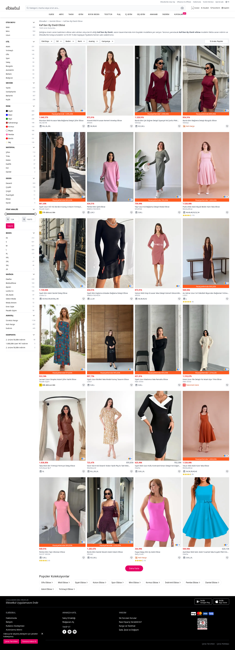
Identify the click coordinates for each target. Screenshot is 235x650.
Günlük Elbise (55, 21)
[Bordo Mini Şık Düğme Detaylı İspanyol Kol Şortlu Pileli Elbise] (158, 80)
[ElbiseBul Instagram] (75, 632)
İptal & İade (219, 2)
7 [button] (83, 110)
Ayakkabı (154, 14)
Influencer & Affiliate (184, 2)
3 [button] (131, 200)
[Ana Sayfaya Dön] (13, 8)
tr (228, 2)
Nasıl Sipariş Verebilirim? (130, 622)
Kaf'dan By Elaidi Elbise (72, 21)
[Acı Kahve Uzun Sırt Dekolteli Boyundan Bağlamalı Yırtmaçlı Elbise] (206, 253)
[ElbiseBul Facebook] (64, 632)
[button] (183, 8)
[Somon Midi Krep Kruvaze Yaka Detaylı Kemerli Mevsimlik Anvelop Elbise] (158, 253)
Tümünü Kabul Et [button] (29, 641)
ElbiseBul (43, 21)
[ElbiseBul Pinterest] (69, 632)
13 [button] (179, 545)
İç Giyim (128, 14)
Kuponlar (180, 14)
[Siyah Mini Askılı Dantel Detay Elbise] (62, 253)
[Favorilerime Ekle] (84, 126)
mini (134, 32)
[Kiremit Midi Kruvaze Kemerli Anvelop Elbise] (110, 80)
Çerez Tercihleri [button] (208, 644)
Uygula (10, 226)
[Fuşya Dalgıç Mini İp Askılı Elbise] (158, 512)
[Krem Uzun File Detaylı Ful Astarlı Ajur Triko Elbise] (206, 339)
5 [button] (83, 197)
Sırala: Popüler (217, 41)
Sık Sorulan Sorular (128, 618)
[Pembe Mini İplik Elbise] (110, 167)
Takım (70, 14)
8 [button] (179, 286)
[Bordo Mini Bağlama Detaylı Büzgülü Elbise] (206, 80)
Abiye (61, 14)
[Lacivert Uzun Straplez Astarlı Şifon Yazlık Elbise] (62, 339)
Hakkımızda (197, 2)
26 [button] (227, 197)
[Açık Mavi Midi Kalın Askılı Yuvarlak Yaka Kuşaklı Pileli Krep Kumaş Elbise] (206, 512)
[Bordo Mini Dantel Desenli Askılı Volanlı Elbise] (110, 512)
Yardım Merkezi (208, 2)
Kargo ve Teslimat (127, 626)
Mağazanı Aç (68, 622)
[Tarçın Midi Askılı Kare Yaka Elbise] (206, 426)
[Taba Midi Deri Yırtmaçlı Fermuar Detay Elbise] (62, 426)
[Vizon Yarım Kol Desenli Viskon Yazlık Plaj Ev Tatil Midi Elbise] (110, 426)
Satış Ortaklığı (68, 618)
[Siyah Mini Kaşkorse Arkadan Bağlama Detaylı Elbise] (110, 253)
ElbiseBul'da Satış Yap (167, 2)
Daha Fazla (134, 568)
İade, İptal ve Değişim (129, 629)
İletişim (9, 622)
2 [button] (227, 110)
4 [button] (83, 369)
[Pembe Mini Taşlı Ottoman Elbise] (62, 512)
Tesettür (108, 14)
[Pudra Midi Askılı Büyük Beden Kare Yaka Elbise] (206, 167)
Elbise (51, 14)
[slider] (6, 214)
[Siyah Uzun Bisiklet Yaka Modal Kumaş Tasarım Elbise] (110, 339)
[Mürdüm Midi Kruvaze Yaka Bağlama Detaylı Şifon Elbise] (62, 80)
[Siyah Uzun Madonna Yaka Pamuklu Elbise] (158, 339)
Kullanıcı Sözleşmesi (15, 626)
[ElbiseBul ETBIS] (202, 624)
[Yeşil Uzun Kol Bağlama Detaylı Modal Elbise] (158, 167)
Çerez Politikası (223, 644)
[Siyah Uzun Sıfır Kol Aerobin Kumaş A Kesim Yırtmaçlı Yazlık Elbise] (62, 167)
